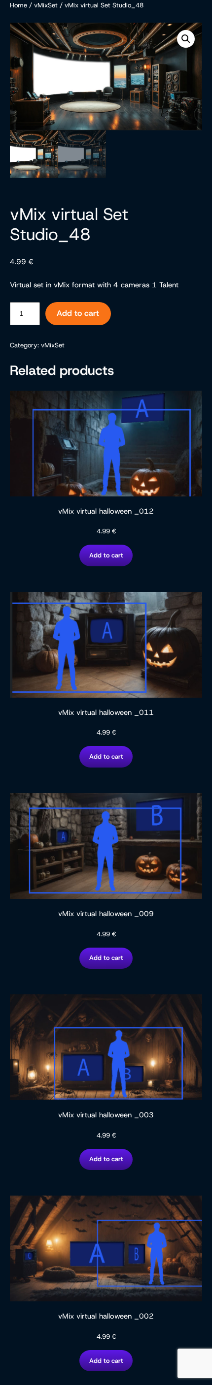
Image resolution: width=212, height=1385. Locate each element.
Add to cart (78, 313)
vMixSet (46, 5)
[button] (186, 39)
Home (18, 5)
